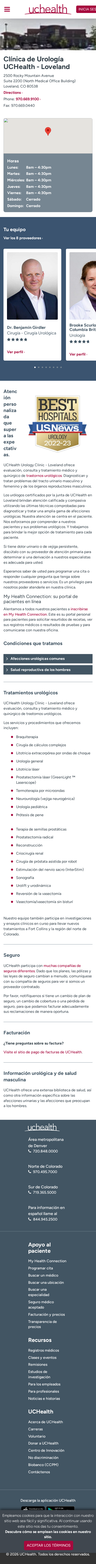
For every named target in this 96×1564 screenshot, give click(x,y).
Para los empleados (44, 1384)
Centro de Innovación (46, 1450)
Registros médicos (43, 1350)
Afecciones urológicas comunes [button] (37, 658)
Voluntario (36, 1436)
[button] (35, 367)
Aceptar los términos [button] (49, 1545)
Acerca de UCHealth (45, 1422)
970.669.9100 (27, 99)
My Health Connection (47, 1261)
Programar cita (40, 1268)
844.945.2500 (45, 1219)
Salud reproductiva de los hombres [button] (40, 669)
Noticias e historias (44, 1398)
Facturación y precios (46, 1314)
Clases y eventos (42, 1357)
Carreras (35, 1429)
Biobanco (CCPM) (43, 1465)
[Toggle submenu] (7, 9)
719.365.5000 (44, 1192)
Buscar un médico (43, 1275)
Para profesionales (43, 1391)
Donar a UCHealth (43, 1443)
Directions (12, 92)
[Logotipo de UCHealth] (42, 1127)
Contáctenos (39, 1472)
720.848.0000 (45, 1151)
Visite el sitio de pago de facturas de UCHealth (42, 1052)
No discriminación (43, 1457)
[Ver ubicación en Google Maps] (48, 136)
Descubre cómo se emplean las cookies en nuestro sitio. (48, 1534)
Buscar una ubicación (46, 1282)
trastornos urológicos (44, 475)
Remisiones (37, 1364)
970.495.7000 (45, 1172)
